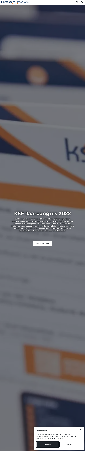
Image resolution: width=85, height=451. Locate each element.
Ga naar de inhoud (42, 243)
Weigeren (70, 444)
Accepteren (47, 444)
